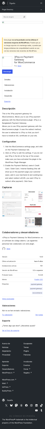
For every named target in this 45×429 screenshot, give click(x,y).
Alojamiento (6, 351)
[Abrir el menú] (41, 3)
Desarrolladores (8, 369)
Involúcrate (28, 362)
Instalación (8, 90)
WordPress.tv (8, 373)
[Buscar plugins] (24, 17)
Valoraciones (9, 85)
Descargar (7, 71)
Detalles (7, 80)
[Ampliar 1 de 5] (19, 194)
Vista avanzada (8, 299)
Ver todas (39, 315)
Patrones (27, 355)
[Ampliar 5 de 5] (40, 220)
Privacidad (6, 355)
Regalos (28, 373)
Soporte (7, 101)
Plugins (26, 351)
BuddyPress (8, 391)
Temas (26, 347)
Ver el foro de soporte (10, 330)
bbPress (6, 387)
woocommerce (37, 293)
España (10, 400)
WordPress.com (9, 380)
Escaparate (28, 343)
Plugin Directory (7, 9)
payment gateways (36, 288)
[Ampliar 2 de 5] (19, 204)
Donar (27, 369)
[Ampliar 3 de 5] (40, 194)
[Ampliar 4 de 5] (40, 206)
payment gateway (36, 284)
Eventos (27, 365)
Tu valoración (7, 315)
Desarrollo (8, 96)
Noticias (5, 347)
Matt (5, 383)
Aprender (5, 362)
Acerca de (6, 343)
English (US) (39, 279)
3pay (19, 66)
